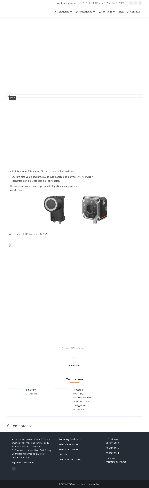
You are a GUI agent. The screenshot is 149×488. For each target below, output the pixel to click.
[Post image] (15, 394)
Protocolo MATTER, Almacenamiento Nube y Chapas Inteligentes (82, 397)
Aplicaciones (85, 11)
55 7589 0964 (119, 2)
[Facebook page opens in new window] (131, 3)
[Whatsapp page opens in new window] (140, 3)
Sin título (31, 389)
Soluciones (63, 11)
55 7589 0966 (104, 2)
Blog (121, 11)
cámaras (54, 171)
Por (81, 348)
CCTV (12, 98)
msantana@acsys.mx (66, 2)
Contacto (135, 11)
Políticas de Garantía (68, 449)
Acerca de (107, 11)
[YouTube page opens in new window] (135, 3)
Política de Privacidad (68, 444)
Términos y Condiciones (70, 439)
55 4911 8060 (89, 2)
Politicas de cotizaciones (70, 459)
